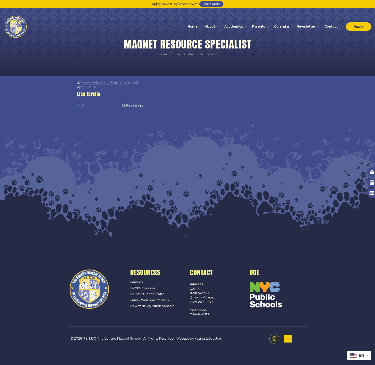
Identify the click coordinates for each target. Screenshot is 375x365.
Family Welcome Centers (149, 300)
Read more (134, 105)
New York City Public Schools (152, 306)
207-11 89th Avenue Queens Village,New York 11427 (202, 292)
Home (162, 54)
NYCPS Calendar (142, 288)
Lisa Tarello (88, 94)
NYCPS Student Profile (147, 294)
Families (136, 282)
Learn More (211, 4)
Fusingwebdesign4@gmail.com (105, 82)
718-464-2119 (199, 312)
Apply (358, 26)
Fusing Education (208, 338)
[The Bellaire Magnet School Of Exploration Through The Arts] (15, 26)
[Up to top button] (288, 339)
